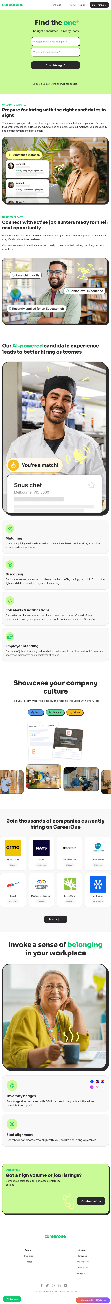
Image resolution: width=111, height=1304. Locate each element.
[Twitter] (49, 1286)
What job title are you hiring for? (50, 41)
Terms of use (82, 1267)
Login (82, 5)
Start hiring (98, 5)
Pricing (72, 5)
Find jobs (57, 5)
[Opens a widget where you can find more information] (12, 1299)
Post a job (28, 1256)
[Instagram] (55, 1286)
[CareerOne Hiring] (55, 1236)
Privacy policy (82, 1262)
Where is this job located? (46, 52)
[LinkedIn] (61, 1286)
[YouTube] (67, 1286)
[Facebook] (43, 1286)
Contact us (82, 1256)
